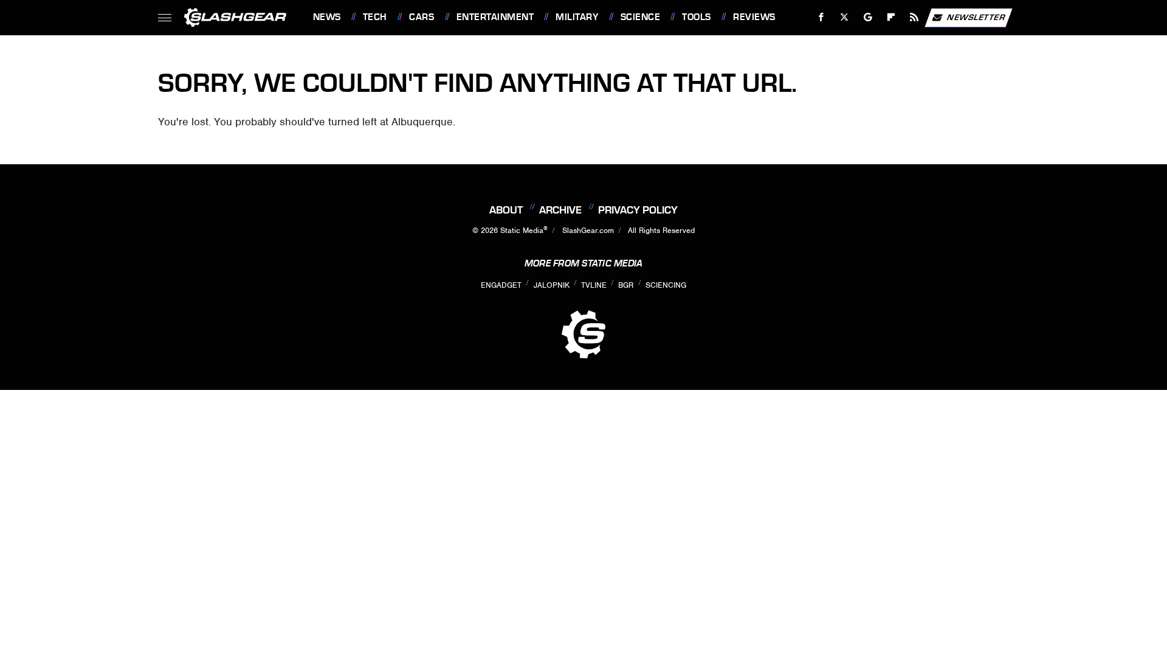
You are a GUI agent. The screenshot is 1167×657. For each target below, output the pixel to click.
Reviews (754, 17)
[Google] (867, 17)
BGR (625, 285)
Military (577, 17)
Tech (375, 17)
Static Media (521, 230)
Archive (560, 210)
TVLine (594, 285)
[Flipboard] (891, 17)
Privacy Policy (638, 210)
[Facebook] (821, 17)
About (506, 210)
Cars (421, 17)
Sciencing (665, 285)
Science (640, 17)
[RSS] (914, 17)
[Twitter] (844, 17)
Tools (696, 17)
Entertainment (495, 17)
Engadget (501, 285)
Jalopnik (552, 285)
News (326, 17)
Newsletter (976, 16)
